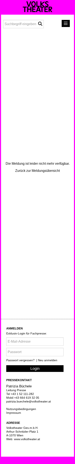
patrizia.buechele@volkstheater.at (28, 401)
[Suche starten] (40, 24)
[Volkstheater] (37, 6)
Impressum (13, 412)
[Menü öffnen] (66, 23)
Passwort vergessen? (20, 360)
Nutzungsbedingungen (21, 409)
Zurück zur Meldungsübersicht (37, 170)
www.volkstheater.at (27, 439)
